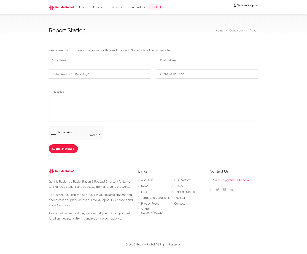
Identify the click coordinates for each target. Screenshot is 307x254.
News (145, 186)
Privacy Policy (150, 203)
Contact (156, 7)
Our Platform (182, 180)
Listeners (116, 7)
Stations (96, 7)
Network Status (184, 192)
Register (179, 197)
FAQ (144, 192)
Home (81, 7)
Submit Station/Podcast (152, 210)
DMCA (178, 186)
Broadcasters (136, 7)
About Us (147, 180)
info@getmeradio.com (234, 180)
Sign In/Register (247, 5)
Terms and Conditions (155, 197)
